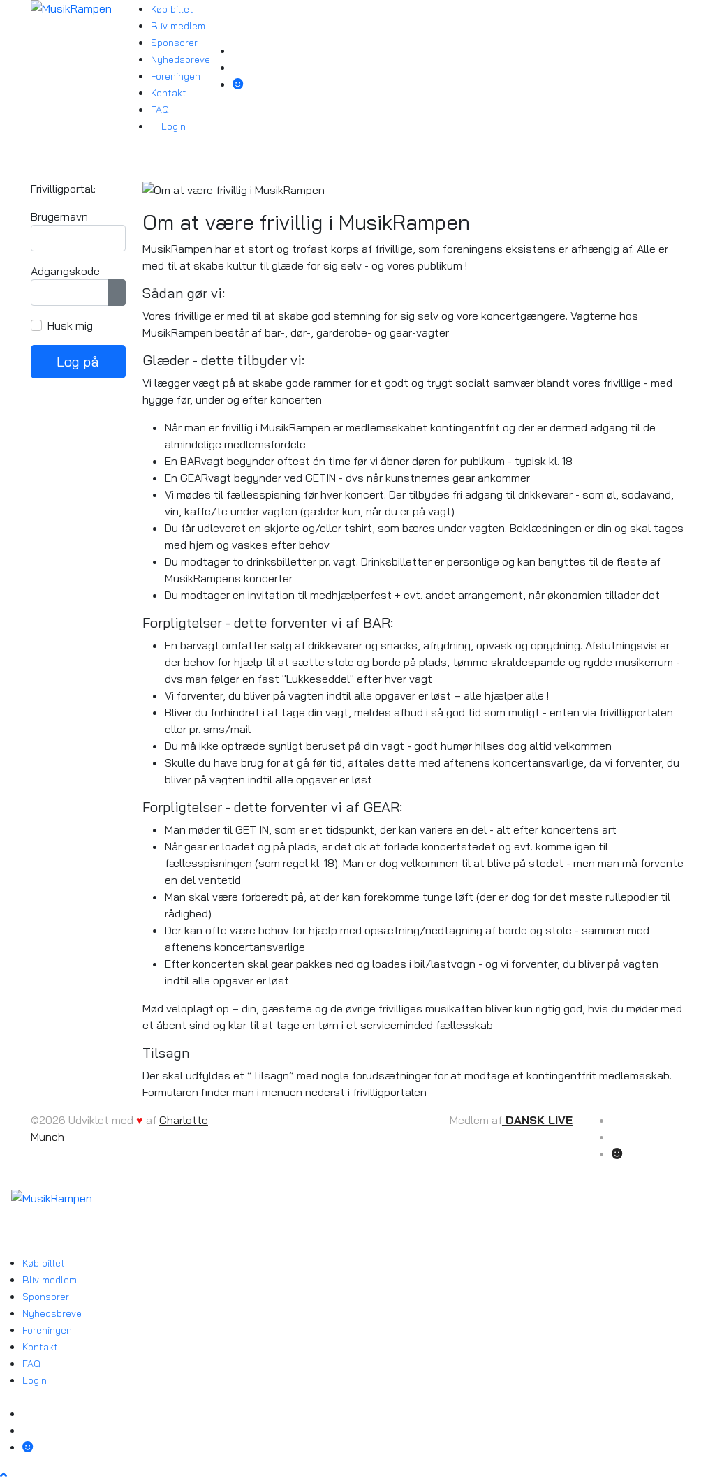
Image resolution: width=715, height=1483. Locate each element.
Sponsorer (174, 42)
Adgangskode (65, 271)
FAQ (160, 109)
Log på (78, 361)
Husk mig (70, 325)
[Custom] (238, 84)
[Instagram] (238, 67)
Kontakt (168, 93)
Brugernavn (59, 216)
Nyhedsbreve (180, 59)
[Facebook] (238, 50)
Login (172, 126)
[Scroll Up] (3, 1475)
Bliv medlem (178, 26)
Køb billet (172, 9)
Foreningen (175, 76)
